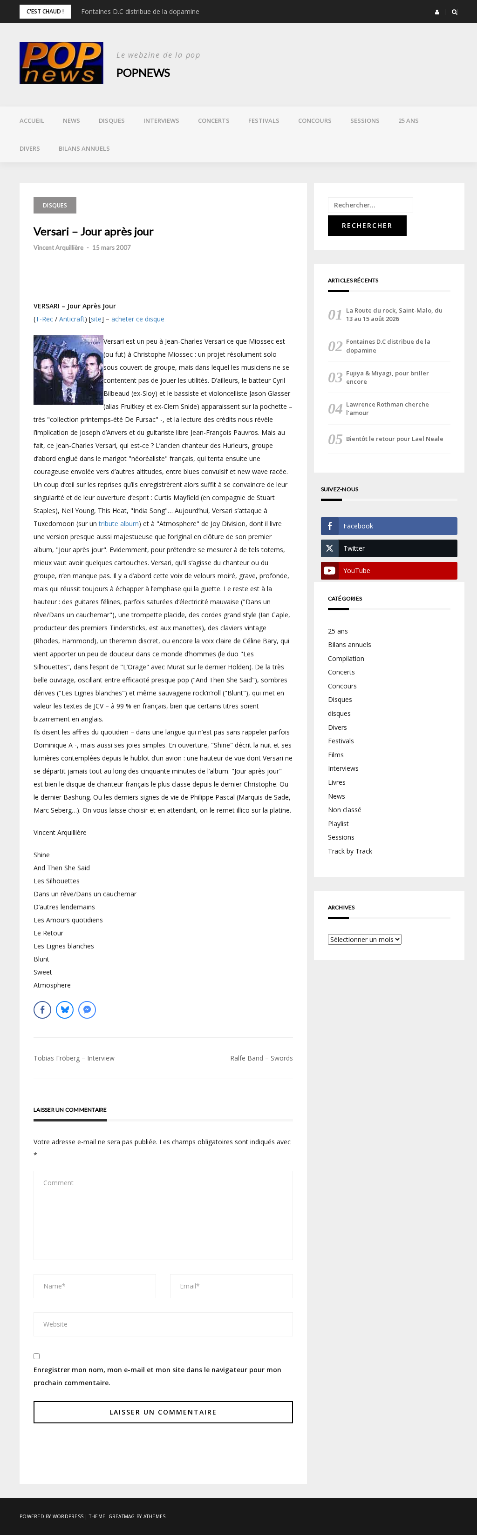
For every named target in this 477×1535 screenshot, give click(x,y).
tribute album (119, 523)
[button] (437, 12)
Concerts (214, 120)
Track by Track (350, 851)
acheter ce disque (137, 318)
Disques (112, 120)
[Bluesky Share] (65, 1010)
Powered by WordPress (51, 1516)
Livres (337, 782)
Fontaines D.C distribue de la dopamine (140, 11)
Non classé (344, 809)
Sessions (365, 120)
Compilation (346, 658)
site (96, 318)
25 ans (408, 120)
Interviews (161, 120)
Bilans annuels (84, 148)
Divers (30, 148)
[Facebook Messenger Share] (87, 1010)
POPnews (143, 72)
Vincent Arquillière (58, 247)
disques (339, 713)
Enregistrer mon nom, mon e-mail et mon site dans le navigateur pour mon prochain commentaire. (157, 1376)
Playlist (338, 823)
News (71, 120)
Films (336, 754)
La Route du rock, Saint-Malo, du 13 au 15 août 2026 (394, 314)
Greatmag (122, 1516)
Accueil (32, 120)
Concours (315, 120)
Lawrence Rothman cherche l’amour (387, 408)
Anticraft (72, 318)
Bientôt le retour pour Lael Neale (394, 438)
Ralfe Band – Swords (261, 1058)
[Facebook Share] (42, 1010)
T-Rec (44, 318)
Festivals (263, 120)
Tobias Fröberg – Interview (74, 1058)
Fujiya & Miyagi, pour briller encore (387, 377)
